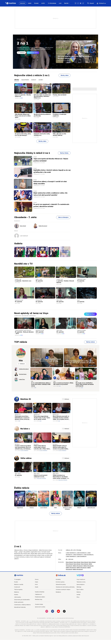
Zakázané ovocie (81, 279)
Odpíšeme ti (38, 594)
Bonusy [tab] (33, 80)
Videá (29, 3)
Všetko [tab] (16, 79)
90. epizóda (18, 301)
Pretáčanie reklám (40, 597)
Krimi (36, 584)
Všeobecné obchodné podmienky (65, 587)
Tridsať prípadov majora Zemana (23, 330)
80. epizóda (60, 332)
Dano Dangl (69, 562)
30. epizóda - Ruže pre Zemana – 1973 (24, 332)
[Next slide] (95, 323)
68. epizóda (60, 301)
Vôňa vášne (59, 300)
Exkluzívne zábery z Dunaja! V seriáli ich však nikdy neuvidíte (50, 182)
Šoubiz (36, 3)
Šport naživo (80, 589)
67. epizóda (18, 475)
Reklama (16, 592)
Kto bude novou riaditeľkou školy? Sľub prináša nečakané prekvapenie (85, 384)
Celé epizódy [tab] (25, 80)
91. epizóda (80, 281)
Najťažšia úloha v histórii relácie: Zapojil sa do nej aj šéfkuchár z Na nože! (51, 171)
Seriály (78, 594)
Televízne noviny (81, 582)
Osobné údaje (39, 604)
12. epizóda (80, 301)
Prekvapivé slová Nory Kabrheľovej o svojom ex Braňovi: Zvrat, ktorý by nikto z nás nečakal (22, 418)
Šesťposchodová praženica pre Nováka (42, 115)
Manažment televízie (20, 607)
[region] (42, 80)
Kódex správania (18, 602)
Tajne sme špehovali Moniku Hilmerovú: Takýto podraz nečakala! (50, 160)
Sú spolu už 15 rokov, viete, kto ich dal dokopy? (23, 134)
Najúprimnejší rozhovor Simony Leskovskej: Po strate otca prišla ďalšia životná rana (60, 447)
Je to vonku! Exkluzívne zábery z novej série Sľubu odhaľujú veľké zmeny (41, 384)
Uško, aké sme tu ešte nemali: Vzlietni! (59, 134)
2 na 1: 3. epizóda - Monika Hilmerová (23, 95)
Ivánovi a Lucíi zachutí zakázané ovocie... (40, 476)
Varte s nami (39, 279)
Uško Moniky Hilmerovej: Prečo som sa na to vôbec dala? (23, 116)
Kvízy (43, 3)
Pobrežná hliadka (81, 330)
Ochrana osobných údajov (63, 589)
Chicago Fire (39, 300)
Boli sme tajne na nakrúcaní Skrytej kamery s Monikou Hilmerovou (74, 57)
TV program (17, 579)
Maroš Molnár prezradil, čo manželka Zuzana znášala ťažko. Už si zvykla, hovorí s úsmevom (61, 418)
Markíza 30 (25, 399)
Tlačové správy (18, 589)
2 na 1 (22, 39)
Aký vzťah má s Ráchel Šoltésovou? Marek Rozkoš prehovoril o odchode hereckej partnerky (46, 360)
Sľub (33, 357)
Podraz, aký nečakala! (59, 95)
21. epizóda (80, 332)
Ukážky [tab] (41, 80)
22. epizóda (39, 301)
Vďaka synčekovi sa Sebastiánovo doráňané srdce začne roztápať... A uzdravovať (60, 477)
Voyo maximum (81, 579)
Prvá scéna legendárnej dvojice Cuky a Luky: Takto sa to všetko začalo (42, 418)
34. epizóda (39, 281)
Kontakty (58, 579)
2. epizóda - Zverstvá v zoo (23, 281)
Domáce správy (60, 582)
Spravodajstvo (81, 584)
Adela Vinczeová (78, 565)
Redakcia (58, 592)
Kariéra (16, 594)
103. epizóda (39, 332)
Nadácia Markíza (39, 592)
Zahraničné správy (61, 584)
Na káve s (25, 429)
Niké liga (79, 587)
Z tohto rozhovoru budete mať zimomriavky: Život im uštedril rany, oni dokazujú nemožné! (23, 447)
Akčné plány (17, 597)
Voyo (21, 98)
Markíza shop (38, 599)
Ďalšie (66, 3)
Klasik (36, 587)
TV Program (52, 3)
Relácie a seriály (18, 584)
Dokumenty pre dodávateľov (22, 599)
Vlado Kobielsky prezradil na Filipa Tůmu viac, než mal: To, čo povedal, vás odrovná (80, 362)
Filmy (78, 597)
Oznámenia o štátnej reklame (22, 604)
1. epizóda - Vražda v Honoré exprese (65, 281)
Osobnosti (17, 587)
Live (60, 3)
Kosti (78, 300)
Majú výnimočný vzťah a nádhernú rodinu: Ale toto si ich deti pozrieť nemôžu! (50, 194)
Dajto (36, 582)
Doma (36, 579)
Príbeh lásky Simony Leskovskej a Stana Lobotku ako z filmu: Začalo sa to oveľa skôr (42, 447)
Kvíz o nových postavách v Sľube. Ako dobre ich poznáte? (63, 383)
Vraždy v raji (18, 279)
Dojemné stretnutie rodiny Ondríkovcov (42, 134)
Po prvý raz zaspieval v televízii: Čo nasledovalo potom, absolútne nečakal (51, 205)
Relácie (22, 3)
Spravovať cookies (40, 607)
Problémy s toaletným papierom (59, 115)
